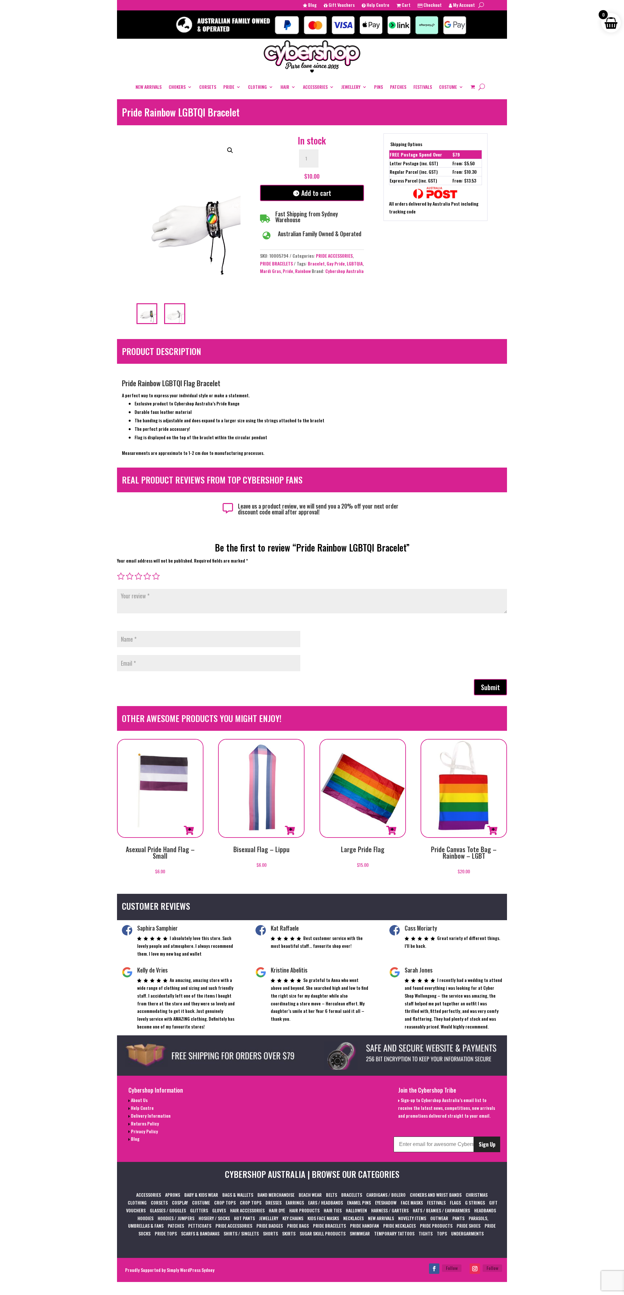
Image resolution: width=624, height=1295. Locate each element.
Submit (490, 687)
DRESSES (273, 1202)
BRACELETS (351, 1194)
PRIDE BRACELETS (276, 263)
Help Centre (377, 5)
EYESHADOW (385, 1202)
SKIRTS (288, 1233)
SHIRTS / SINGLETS (241, 1233)
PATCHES (398, 86)
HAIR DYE (277, 1210)
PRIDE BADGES (269, 1225)
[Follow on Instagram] (475, 1268)
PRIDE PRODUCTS (436, 1225)
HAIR (284, 86)
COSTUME (448, 86)
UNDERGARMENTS (467, 1233)
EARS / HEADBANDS (325, 1202)
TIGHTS (426, 1233)
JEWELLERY (350, 86)
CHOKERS (177, 86)
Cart (405, 5)
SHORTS (270, 1233)
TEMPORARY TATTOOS (394, 1233)
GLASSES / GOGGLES (168, 1210)
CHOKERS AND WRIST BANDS (436, 1194)
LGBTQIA (355, 263)
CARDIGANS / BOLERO (386, 1194)
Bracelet (316, 263)
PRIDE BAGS (298, 1225)
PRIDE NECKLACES (399, 1225)
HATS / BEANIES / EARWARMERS (441, 1210)
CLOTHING (257, 86)
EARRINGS (295, 1202)
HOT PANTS (244, 1218)
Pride (288, 270)
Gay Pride (336, 263)
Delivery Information (150, 1115)
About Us (139, 1100)
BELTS (331, 1194)
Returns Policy (144, 1123)
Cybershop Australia (344, 270)
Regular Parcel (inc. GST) (414, 171)
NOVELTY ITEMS (412, 1218)
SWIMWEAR (360, 1233)
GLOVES (219, 1210)
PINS (378, 86)
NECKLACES (353, 1218)
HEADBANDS (485, 1210)
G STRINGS (475, 1202)
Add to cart (316, 193)
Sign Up (487, 1144)
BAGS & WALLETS (237, 1194)
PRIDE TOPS (166, 1233)
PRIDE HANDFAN (364, 1225)
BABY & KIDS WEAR (201, 1194)
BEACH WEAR (310, 1194)
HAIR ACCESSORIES (247, 1210)
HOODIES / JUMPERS (176, 1218)
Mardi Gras (270, 270)
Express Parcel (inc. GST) (413, 180)
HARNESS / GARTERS (390, 1210)
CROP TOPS (225, 1202)
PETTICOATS (199, 1225)
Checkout (432, 5)
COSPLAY (180, 1202)
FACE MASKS (412, 1202)
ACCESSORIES (315, 86)
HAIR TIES (333, 1210)
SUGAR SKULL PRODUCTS (322, 1233)
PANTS (458, 1218)
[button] (230, 150)
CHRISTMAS (477, 1194)
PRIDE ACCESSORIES (334, 255)
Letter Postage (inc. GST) (414, 163)
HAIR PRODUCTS (304, 1210)
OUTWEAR (439, 1218)
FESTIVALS (422, 86)
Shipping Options (406, 144)
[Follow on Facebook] (434, 1268)
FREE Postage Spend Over (416, 154)
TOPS (442, 1233)
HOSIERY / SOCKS (214, 1218)
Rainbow (303, 270)
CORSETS (207, 86)
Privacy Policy (144, 1131)
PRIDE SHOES (468, 1225)
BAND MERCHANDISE (275, 1194)
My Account (463, 5)
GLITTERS (199, 1210)
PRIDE (228, 86)
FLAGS (455, 1202)
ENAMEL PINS (359, 1202)
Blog (312, 5)
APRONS (172, 1194)
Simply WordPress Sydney (190, 1269)
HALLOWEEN (356, 1210)
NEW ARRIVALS (149, 86)
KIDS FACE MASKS (323, 1218)
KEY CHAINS (292, 1218)
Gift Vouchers (341, 5)
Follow (452, 1267)
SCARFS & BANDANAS (200, 1233)
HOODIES (145, 1218)
